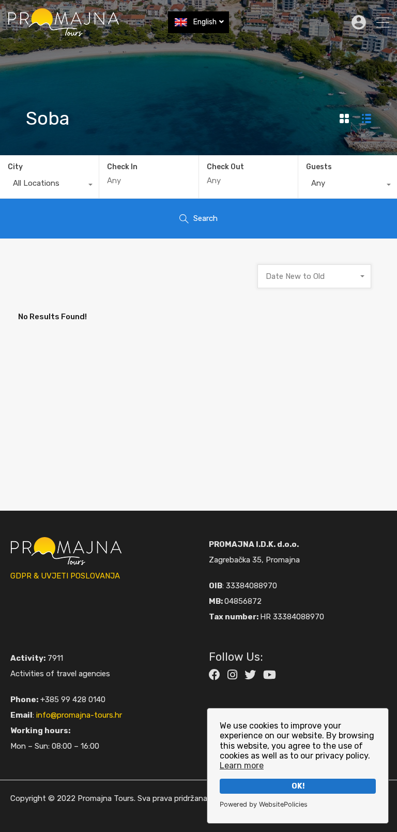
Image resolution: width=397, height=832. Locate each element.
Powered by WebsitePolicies (264, 804)
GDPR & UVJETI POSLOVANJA (65, 576)
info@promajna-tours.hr (79, 715)
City (15, 166)
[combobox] (49, 185)
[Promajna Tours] (63, 32)
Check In (122, 167)
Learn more (242, 765)
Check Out (225, 167)
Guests (319, 166)
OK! (298, 786)
